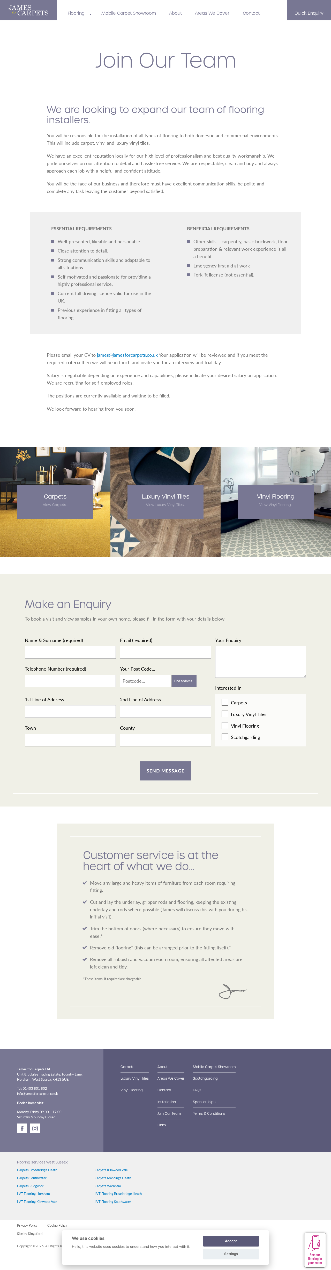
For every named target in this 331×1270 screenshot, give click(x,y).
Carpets (239, 702)
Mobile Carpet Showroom (128, 13)
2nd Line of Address (140, 699)
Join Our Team (169, 1113)
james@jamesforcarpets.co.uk (127, 355)
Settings (231, 1254)
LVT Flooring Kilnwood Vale (37, 1201)
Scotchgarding (245, 737)
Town (30, 727)
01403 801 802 (35, 1088)
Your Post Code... (137, 668)
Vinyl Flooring (245, 725)
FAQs (197, 1090)
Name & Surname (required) (54, 640)
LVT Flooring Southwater (113, 1201)
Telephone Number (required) (55, 668)
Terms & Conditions (209, 1113)
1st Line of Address (44, 699)
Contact (251, 13)
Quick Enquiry (309, 13)
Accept (231, 1241)
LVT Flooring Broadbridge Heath (118, 1193)
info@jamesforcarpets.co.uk (37, 1093)
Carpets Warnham (108, 1186)
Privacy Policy (27, 1225)
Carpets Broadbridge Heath (37, 1170)
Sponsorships (204, 1102)
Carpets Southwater (32, 1178)
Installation (166, 1102)
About (175, 13)
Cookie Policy (57, 1225)
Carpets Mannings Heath (113, 1178)
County (127, 727)
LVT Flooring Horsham (33, 1193)
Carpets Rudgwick (30, 1186)
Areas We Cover (212, 13)
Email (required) (136, 640)
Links (161, 1125)
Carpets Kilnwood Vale (111, 1170)
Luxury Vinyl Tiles (248, 714)
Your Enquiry (228, 640)
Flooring (76, 13)
